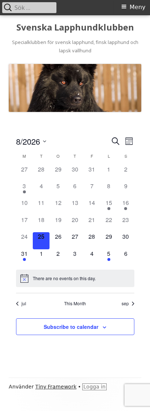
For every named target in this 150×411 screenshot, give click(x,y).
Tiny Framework (55, 387)
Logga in (94, 387)
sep (125, 303)
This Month (75, 303)
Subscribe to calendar (71, 326)
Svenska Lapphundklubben (75, 27)
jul (23, 303)
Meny (137, 7)
